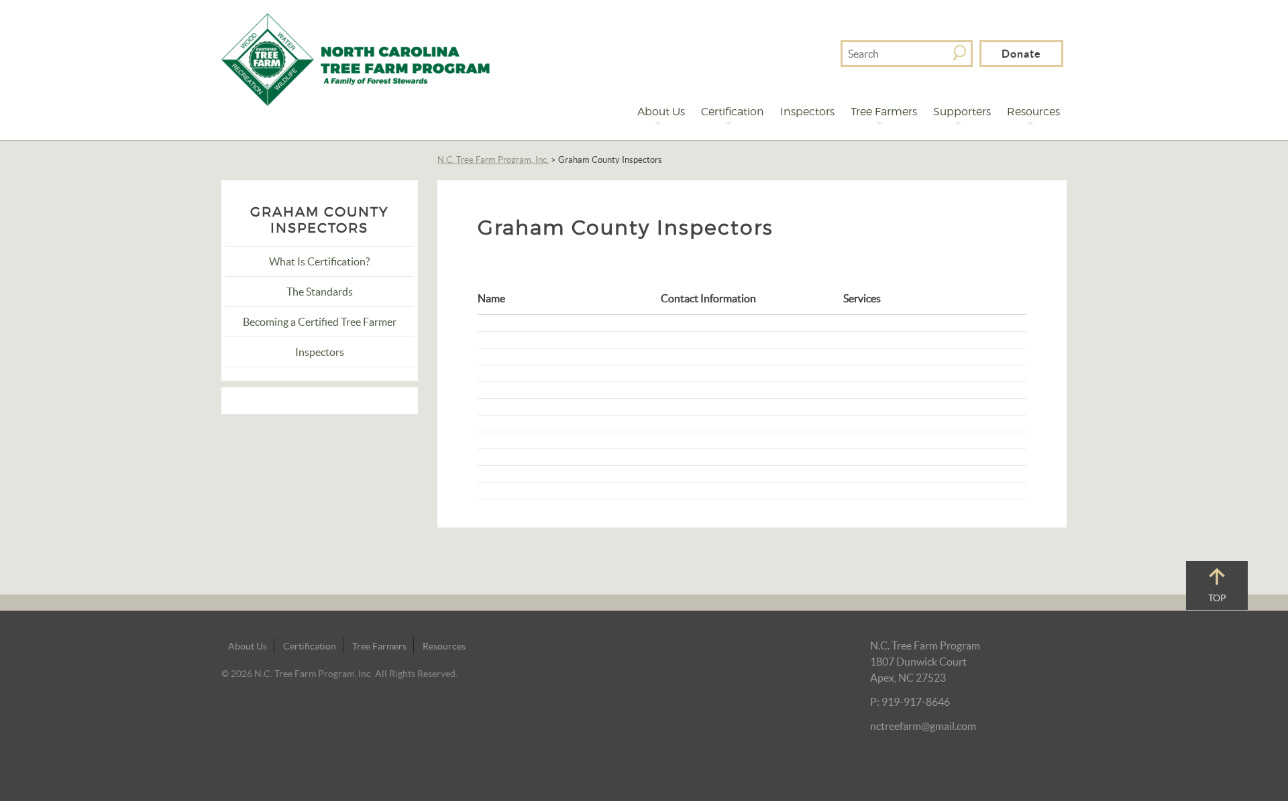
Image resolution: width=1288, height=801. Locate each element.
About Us (661, 111)
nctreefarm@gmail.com (923, 726)
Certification (732, 111)
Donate (1021, 54)
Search (959, 52)
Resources (1033, 111)
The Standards (319, 292)
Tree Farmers (884, 111)
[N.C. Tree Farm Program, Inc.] (355, 58)
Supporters (962, 111)
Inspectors (807, 111)
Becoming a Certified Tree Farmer (319, 322)
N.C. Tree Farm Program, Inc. (493, 160)
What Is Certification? (319, 261)
